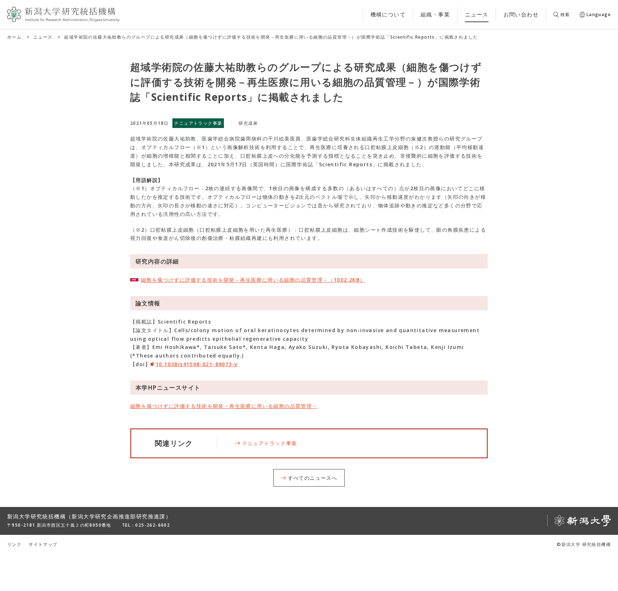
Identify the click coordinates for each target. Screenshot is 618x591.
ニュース (43, 37)
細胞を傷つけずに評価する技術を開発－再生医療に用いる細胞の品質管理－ (224, 406)
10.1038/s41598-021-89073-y (197, 364)
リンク (14, 544)
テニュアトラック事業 (269, 443)
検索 (565, 14)
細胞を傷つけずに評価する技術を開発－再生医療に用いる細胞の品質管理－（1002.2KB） (253, 279)
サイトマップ (43, 544)
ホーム (14, 37)
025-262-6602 (152, 525)
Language (599, 14)
